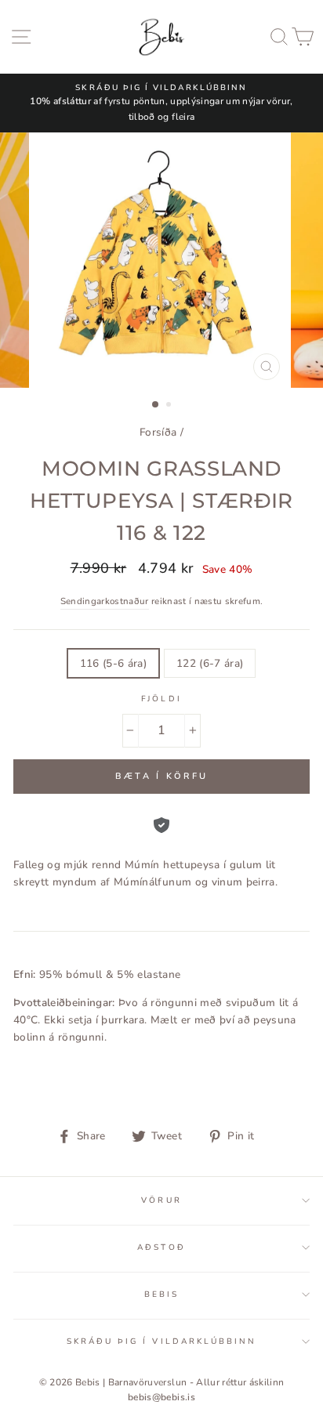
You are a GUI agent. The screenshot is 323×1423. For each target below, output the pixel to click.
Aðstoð (161, 1247)
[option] (161, 103)
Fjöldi (161, 698)
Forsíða (158, 432)
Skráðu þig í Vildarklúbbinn (162, 1341)
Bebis (161, 1294)
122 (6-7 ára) (209, 663)
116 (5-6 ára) (113, 663)
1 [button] (156, 405)
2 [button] (170, 406)
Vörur (161, 1200)
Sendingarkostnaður (104, 601)
